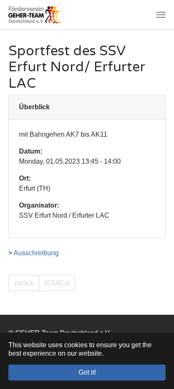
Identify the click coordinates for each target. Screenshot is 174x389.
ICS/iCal (57, 282)
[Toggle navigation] (161, 15)
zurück (24, 282)
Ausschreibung (36, 253)
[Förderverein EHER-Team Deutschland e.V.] (34, 15)
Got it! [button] (87, 372)
